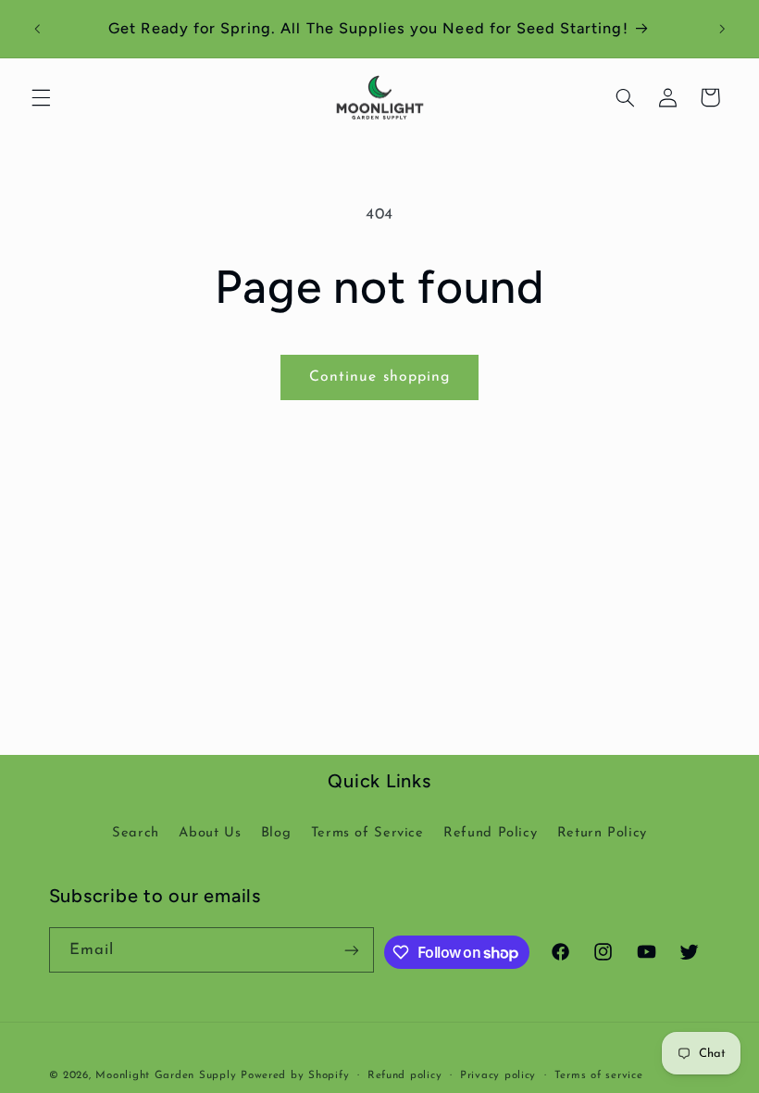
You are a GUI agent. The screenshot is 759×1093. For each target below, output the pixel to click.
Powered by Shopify (295, 1075)
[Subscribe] (351, 950)
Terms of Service (367, 833)
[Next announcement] (722, 28)
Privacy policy (498, 1075)
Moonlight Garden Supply (168, 1075)
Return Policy (602, 833)
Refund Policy (490, 833)
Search (135, 833)
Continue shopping (379, 377)
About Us (210, 833)
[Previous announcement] (37, 28)
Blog (276, 833)
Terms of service (598, 1075)
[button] (40, 97)
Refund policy (404, 1075)
